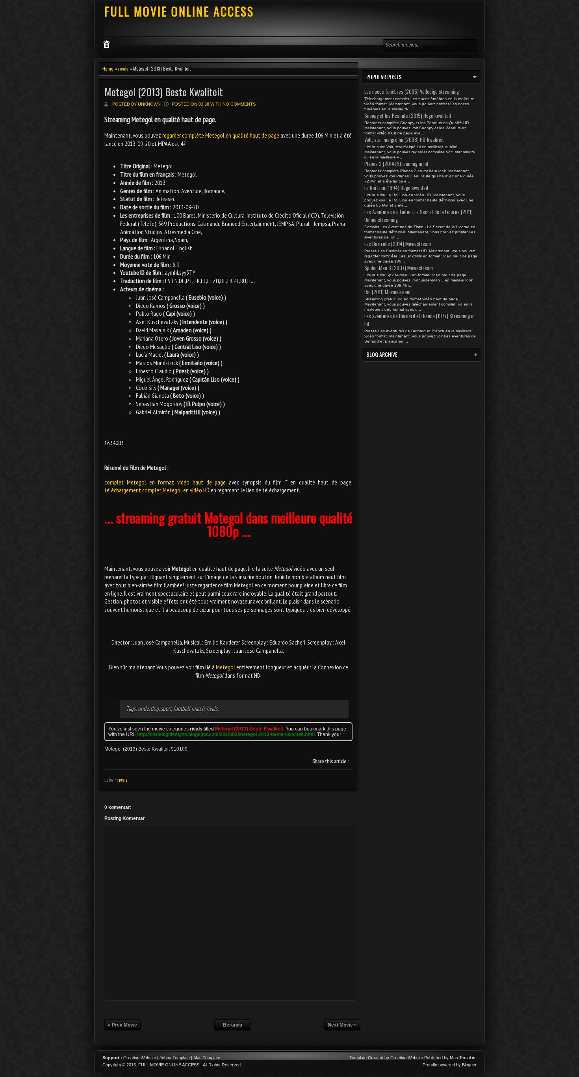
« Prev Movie (122, 1025)
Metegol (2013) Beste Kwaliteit (163, 91)
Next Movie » (342, 1025)
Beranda (232, 1025)
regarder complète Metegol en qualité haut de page (220, 135)
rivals (123, 68)
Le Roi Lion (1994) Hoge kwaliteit (396, 188)
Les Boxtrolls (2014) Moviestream (397, 244)
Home (107, 68)
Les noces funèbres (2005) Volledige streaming (411, 91)
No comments (239, 104)
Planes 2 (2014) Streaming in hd (396, 164)
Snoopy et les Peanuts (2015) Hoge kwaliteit (407, 115)
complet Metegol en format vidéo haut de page (165, 482)
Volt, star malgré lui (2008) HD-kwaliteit (404, 139)
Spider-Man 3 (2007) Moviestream (398, 268)
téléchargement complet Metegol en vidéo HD (157, 490)
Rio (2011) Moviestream (387, 292)
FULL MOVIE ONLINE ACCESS (179, 11)
